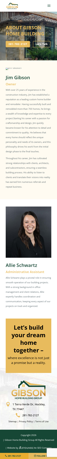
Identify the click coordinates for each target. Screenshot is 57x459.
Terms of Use (42, 421)
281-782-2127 (17, 44)
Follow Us (43, 455)
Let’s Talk (42, 44)
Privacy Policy (26, 421)
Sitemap (12, 421)
